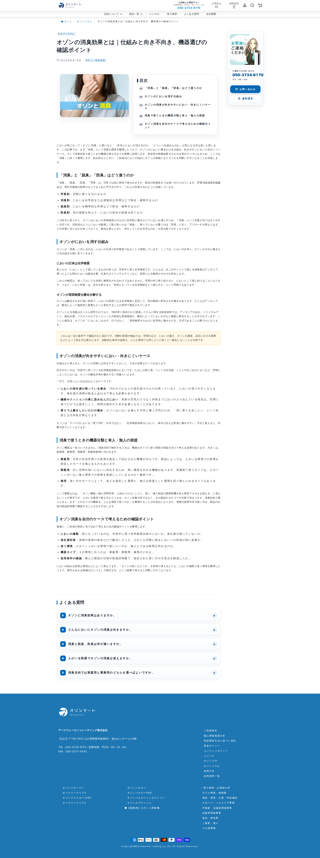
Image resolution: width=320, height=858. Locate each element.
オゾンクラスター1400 (75, 797)
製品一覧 (134, 13)
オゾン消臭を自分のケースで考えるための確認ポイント (178, 125)
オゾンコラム (67, 33)
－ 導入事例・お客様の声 (215, 787)
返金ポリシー (212, 745)
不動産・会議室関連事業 (216, 807)
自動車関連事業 (210, 812)
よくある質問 (191, 13)
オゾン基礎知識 (95, 60)
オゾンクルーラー (72, 787)
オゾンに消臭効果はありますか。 (92, 615)
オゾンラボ (210, 760)
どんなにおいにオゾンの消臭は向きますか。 (100, 629)
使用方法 (209, 770)
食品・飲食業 (209, 817)
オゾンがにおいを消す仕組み (163, 96)
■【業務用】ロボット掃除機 (142, 807)
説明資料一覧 (212, 775)
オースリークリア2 (73, 802)
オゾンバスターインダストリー (145, 797)
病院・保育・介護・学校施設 (219, 797)
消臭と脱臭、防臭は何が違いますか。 (95, 644)
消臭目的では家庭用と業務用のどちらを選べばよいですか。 (111, 672)
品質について (112, 13)
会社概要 (211, 13)
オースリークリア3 (73, 792)
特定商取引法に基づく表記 (220, 740)
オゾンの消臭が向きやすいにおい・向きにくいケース (178, 106)
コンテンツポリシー (216, 750)
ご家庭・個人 (209, 823)
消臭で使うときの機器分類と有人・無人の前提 (175, 115)
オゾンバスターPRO (138, 792)
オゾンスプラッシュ (138, 802)
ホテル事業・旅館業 (213, 792)
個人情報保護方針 (215, 735)
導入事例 (172, 13)
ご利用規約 (210, 730)
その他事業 (208, 828)
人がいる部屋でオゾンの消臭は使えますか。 (100, 658)
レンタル (155, 13)
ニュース (209, 755)
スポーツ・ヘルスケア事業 (217, 802)
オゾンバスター (135, 787)
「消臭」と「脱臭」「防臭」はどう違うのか (173, 88)
